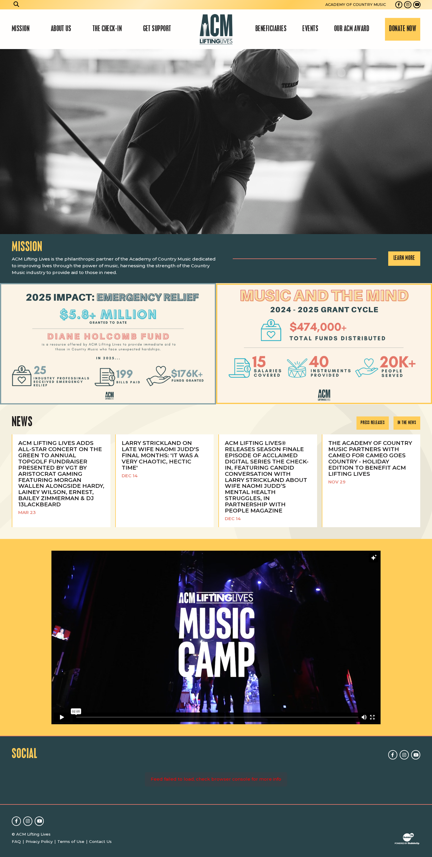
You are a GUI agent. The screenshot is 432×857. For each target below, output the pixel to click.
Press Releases (373, 423)
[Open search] (16, 4)
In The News (407, 423)
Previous (7, 141)
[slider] (216, 141)
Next (425, 141)
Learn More (404, 258)
